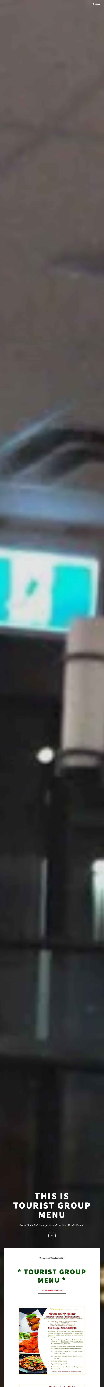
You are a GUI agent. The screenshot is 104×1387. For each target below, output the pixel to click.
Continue (52, 1235)
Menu (97, 4)
